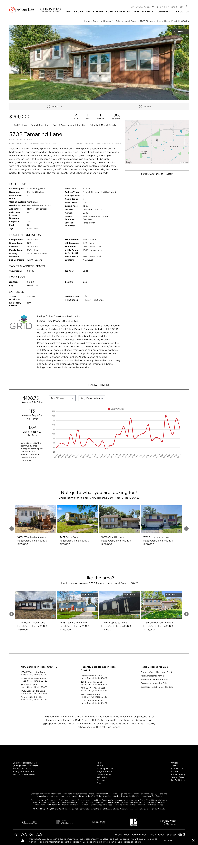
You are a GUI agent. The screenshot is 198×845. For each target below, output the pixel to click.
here (138, 842)
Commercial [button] (164, 11)
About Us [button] (182, 11)
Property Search (105, 768)
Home (99, 763)
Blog (99, 783)
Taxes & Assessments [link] (63, 125)
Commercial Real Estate (25, 763)
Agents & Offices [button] (118, 11)
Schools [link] (94, 125)
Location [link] (82, 125)
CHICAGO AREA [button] (140, 6)
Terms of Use (177, 777)
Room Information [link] (40, 125)
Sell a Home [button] (94, 11)
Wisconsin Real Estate (24, 774)
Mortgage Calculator (157, 174)
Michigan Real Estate (23, 771)
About (100, 766)
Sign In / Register (170, 6)
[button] (157, 142)
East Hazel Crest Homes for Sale (156, 687)
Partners (101, 780)
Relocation (102, 777)
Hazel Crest (51, 143)
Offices (174, 763)
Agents (174, 766)
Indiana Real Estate (22, 768)
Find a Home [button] (74, 11)
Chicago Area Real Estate (25, 766)
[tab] (99, 385)
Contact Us (176, 771)
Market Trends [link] (108, 125)
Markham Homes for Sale (153, 676)
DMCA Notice (178, 780)
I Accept (167, 840)
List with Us (177, 768)
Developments (143, 11)
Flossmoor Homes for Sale (153, 683)
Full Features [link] (21, 125)
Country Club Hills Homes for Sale (157, 672)
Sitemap (171, 834)
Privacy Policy (178, 774)
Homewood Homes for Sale (154, 679)
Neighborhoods (104, 771)
